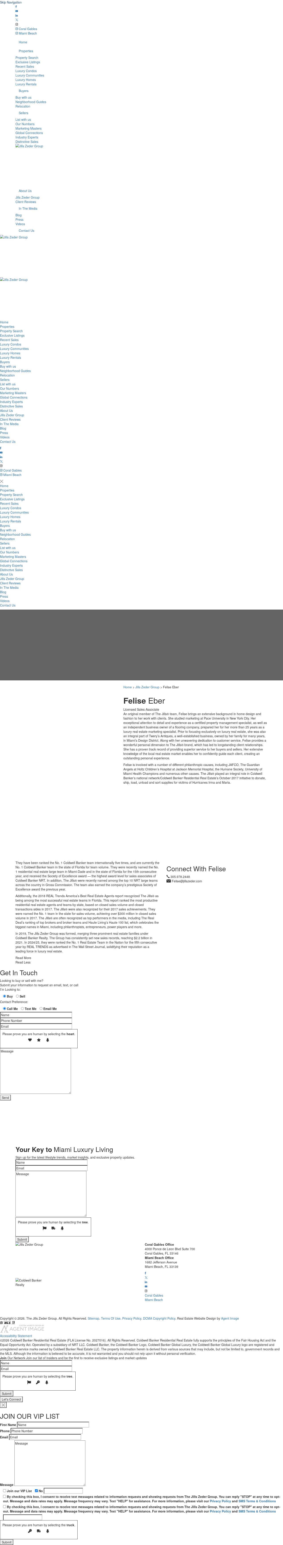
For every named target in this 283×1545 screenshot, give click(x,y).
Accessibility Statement (16, 1336)
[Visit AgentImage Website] (22, 1331)
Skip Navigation (11, 2)
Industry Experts (26, 137)
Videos (20, 224)
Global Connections (29, 133)
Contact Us (26, 230)
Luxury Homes (25, 79)
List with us (23, 119)
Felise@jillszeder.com (187, 881)
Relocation (22, 106)
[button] (145, 1273)
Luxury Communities (29, 75)
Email (4, 1437)
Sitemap (93, 1318)
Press (19, 219)
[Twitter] (16, 20)
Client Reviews (25, 202)
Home (23, 42)
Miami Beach (27, 33)
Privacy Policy (131, 1318)
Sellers (23, 113)
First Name (8, 1424)
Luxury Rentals (25, 84)
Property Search (26, 57)
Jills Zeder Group (27, 197)
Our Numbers (24, 124)
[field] (4, 996)
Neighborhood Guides (30, 102)
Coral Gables (27, 29)
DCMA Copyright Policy (159, 1318)
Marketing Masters (28, 128)
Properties (26, 51)
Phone (5, 1431)
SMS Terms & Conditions (257, 1501)
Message (6, 1484)
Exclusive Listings (27, 62)
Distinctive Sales (26, 141)
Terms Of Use (110, 1318)
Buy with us (23, 97)
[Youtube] (16, 11)
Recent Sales (24, 66)
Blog (18, 215)
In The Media (28, 208)
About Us (25, 190)
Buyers (24, 90)
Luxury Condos (26, 71)
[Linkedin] (16, 15)
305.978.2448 (180, 876)
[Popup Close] (3, 1405)
